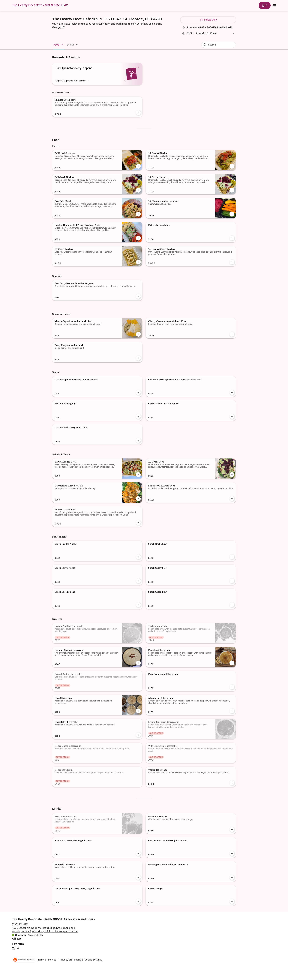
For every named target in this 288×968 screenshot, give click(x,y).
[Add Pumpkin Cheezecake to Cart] (232, 663)
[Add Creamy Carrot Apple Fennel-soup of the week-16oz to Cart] (232, 392)
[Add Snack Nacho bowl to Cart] (232, 556)
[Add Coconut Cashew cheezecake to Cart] (138, 663)
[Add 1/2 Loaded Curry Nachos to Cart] (232, 262)
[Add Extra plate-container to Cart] (232, 238)
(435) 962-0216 (20, 924)
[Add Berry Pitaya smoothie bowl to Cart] (138, 358)
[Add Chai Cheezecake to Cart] (138, 711)
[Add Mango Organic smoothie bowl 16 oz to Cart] (138, 334)
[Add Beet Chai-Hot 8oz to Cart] (232, 829)
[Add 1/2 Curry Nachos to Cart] (138, 262)
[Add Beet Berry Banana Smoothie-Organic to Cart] (138, 296)
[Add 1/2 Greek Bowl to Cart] (232, 474)
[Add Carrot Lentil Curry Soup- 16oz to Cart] (138, 440)
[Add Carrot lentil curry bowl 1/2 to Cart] (138, 498)
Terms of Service (47, 959)
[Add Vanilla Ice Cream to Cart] (232, 782)
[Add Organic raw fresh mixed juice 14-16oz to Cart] (232, 853)
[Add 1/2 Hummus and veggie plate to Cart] (232, 214)
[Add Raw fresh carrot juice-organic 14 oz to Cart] (138, 853)
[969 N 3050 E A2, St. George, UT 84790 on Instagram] (14, 949)
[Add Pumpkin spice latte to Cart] (138, 877)
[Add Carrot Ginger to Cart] (232, 901)
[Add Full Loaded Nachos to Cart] (138, 166)
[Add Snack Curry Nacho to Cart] (138, 580)
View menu (18, 943)
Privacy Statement (70, 959)
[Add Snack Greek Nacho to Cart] (138, 604)
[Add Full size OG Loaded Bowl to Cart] (232, 498)
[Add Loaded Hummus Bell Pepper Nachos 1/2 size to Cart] (138, 238)
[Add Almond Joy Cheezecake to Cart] (232, 711)
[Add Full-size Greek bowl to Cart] (138, 112)
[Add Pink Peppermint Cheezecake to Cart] (232, 687)
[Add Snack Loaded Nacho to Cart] (138, 556)
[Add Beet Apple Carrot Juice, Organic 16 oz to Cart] (232, 877)
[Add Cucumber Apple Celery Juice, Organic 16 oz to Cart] (138, 901)
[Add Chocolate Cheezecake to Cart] (138, 734)
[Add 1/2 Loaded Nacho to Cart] (232, 166)
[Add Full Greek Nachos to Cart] (138, 190)
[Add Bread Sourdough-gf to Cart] (138, 416)
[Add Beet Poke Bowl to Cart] (138, 214)
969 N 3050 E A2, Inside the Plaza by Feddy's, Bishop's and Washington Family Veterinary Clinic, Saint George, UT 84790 (45, 930)
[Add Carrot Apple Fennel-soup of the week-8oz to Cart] (138, 392)
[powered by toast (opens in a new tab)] (24, 960)
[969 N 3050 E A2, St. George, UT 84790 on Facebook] (18, 949)
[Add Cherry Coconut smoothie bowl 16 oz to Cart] (232, 334)
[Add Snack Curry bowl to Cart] (232, 580)
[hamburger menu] (274, 5)
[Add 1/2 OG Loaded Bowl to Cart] (138, 474)
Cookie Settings (93, 959)
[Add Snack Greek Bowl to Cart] (232, 604)
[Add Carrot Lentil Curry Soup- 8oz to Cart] (232, 416)
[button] (59, 45)
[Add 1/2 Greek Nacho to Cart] (232, 190)
